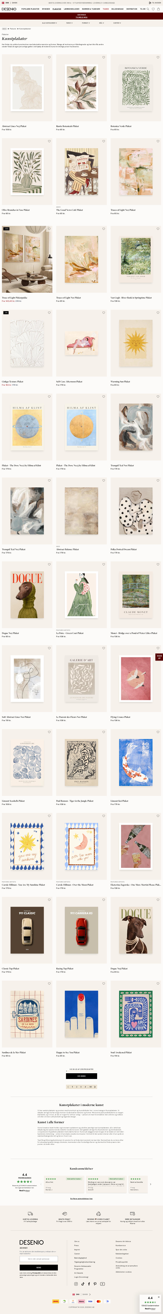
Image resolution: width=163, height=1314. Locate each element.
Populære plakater (30, 9)
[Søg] (148, 9)
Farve (68, 23)
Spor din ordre (121, 1250)
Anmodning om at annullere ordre (127, 1267)
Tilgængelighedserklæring (84, 1262)
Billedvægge (118, 9)
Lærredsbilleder (71, 9)
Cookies (119, 1258)
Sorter (116, 23)
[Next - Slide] (150, 1184)
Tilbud (106, 9)
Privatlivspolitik (122, 1262)
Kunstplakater (25, 29)
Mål (100, 23)
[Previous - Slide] (41, 1184)
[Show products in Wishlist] (153, 9)
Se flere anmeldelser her (81, 1199)
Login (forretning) (81, 1277)
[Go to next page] (95, 1087)
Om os (76, 1241)
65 (91, 1087)
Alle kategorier (48, 23)
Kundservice (121, 1245)
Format (85, 23)
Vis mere (81, 1076)
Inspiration (131, 9)
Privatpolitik (36, 1273)
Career (77, 1254)
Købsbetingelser (122, 1254)
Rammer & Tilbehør (91, 9)
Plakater (57, 9)
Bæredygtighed (80, 1258)
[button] (150, 1303)
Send (38, 1267)
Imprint (77, 1250)
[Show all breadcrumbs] (4, 29)
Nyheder (46, 9)
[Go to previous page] (68, 1087)
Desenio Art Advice (123, 1241)
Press (76, 1245)
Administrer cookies (124, 1272)
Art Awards (78, 1273)
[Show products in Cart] (158, 9)
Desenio (88, 1307)
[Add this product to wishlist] (49, 57)
